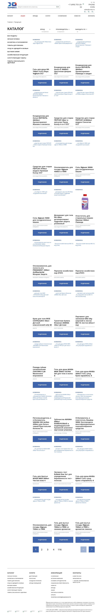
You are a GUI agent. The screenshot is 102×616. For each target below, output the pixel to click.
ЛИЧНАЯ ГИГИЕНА (13, 39)
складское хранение (35, 580)
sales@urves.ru (89, 10)
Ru (91, 2)
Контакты (91, 16)
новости (77, 16)
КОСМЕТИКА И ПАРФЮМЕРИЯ (17, 42)
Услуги (47, 16)
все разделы (12, 36)
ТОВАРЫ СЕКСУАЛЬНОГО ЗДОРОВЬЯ (16, 61)
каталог (10, 16)
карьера (53, 594)
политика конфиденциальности (61, 597)
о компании (62, 16)
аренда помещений (35, 583)
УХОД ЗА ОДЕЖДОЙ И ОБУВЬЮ (17, 48)
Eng (94, 2)
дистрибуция (33, 576)
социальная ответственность (60, 583)
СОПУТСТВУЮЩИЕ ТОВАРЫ (16, 58)
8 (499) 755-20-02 (77, 576)
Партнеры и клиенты (57, 592)
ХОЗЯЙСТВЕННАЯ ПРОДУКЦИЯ (17, 55)
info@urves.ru (77, 578)
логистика (32, 578)
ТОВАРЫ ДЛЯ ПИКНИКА (15, 45)
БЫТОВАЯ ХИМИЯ (13, 51)
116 (60, 549)
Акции (23, 16)
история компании (57, 578)
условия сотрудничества (58, 580)
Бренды (35, 16)
